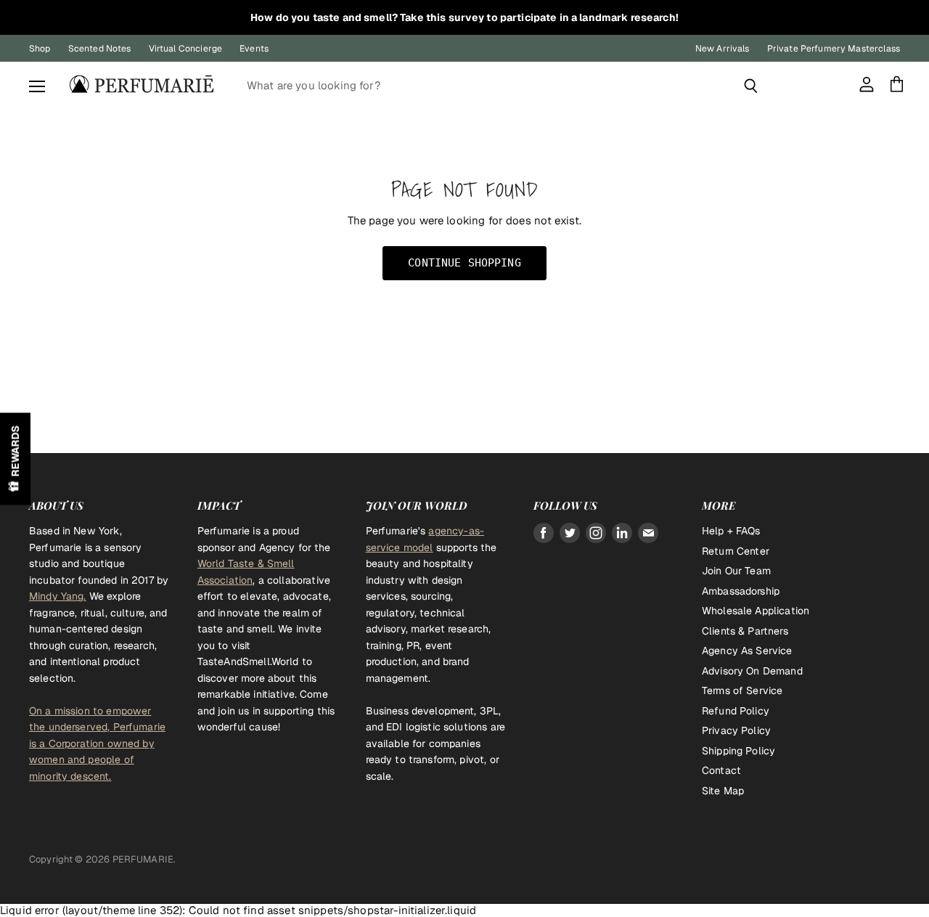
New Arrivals (722, 49)
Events (254, 49)
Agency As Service (747, 650)
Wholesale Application (755, 610)
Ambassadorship (740, 591)
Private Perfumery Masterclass (833, 49)
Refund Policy (735, 710)
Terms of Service (742, 690)
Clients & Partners (745, 630)
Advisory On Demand (752, 670)
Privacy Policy (736, 730)
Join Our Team (736, 570)
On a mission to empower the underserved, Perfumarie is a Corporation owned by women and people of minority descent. (97, 743)
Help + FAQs (731, 530)
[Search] (751, 85)
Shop (40, 49)
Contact (721, 770)
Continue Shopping (464, 262)
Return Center (735, 551)
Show (15, 458)
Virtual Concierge (186, 49)
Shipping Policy (738, 750)
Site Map (723, 790)
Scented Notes (99, 49)
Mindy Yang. (57, 596)
